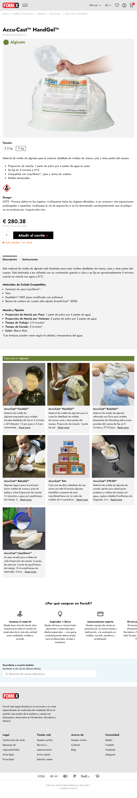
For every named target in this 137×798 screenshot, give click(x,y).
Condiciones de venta (14, 740)
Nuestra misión (79, 740)
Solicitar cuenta (44, 759)
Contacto (75, 745)
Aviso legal (8, 754)
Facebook (110, 749)
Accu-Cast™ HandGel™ (76, 13)
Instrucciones (30, 259)
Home (6, 13)
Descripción (10, 259)
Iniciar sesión (43, 754)
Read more (24, 427)
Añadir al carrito (31, 235)
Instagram (110, 754)
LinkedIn (109, 745)
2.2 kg (8, 148)
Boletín (108, 740)
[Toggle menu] (25, 5)
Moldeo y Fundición (23, 13)
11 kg (21, 148)
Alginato (41, 13)
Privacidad (8, 759)
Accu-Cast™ (55, 13)
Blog (73, 749)
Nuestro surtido (44, 740)
